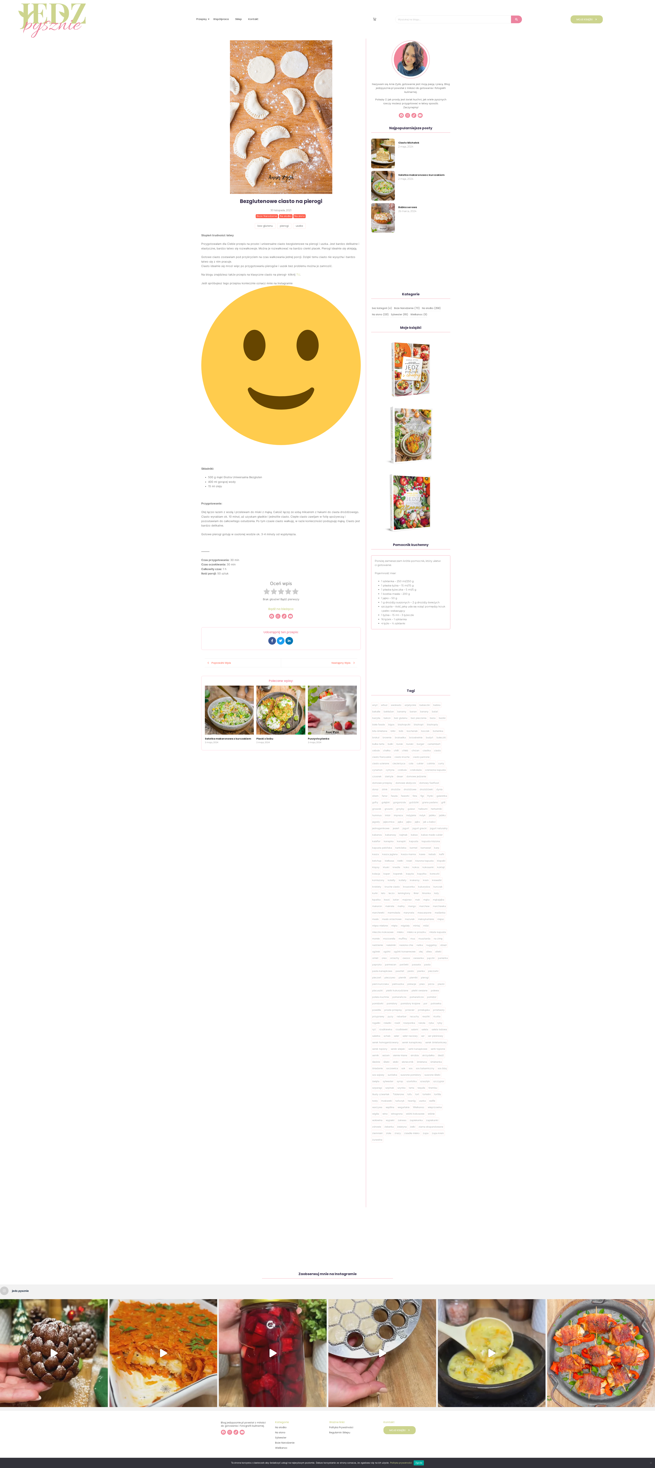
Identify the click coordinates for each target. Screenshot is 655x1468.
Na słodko (281, 1427)
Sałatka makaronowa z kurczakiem (228, 738)
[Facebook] (271, 616)
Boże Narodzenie (285, 1442)
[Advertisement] (281, 774)
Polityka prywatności (401, 1462)
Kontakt (253, 19)
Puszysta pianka (318, 738)
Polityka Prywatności (341, 1427)
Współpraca (221, 19)
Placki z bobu (264, 738)
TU (298, 274)
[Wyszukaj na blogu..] (516, 19)
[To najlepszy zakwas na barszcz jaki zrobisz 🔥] (273, 1353)
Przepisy (201, 19)
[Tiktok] (284, 616)
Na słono (280, 1432)
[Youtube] (290, 616)
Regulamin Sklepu (339, 1432)
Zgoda (418, 1462)
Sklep (238, 19)
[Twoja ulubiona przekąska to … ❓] (601, 1353)
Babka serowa (407, 207)
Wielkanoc (281, 1448)
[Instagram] (277, 616)
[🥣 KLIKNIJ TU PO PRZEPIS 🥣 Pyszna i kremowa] (492, 1353)
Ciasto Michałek (408, 142)
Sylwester (280, 1437)
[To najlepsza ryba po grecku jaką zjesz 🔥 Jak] (163, 1353)
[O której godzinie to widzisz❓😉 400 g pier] (54, 1353)
